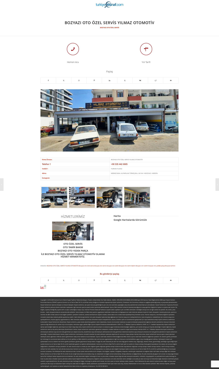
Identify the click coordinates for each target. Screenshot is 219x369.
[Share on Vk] (140, 80)
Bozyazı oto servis (100, 266)
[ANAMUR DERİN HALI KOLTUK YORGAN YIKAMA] (217, 184)
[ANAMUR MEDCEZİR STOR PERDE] (2, 184)
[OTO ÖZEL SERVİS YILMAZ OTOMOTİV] (54, 197)
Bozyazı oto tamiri (142, 266)
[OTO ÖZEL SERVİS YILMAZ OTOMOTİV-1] (82, 197)
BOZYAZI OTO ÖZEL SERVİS (109, 28)
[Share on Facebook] (48, 80)
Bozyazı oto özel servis (86, 266)
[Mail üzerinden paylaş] (170, 80)
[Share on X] (63, 80)
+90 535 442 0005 (119, 164)
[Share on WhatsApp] (78, 80)
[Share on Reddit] (155, 80)
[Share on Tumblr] (124, 80)
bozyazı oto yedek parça (156, 266)
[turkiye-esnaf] (109, 4)
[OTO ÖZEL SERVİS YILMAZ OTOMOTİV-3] (137, 197)
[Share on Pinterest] (94, 80)
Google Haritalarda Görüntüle (130, 219)
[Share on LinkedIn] (109, 80)
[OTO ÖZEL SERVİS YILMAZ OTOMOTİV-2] (109, 197)
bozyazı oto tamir (113, 266)
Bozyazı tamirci (170, 266)
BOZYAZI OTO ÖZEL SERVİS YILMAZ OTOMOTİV (63, 266)
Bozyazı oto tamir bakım (127, 266)
